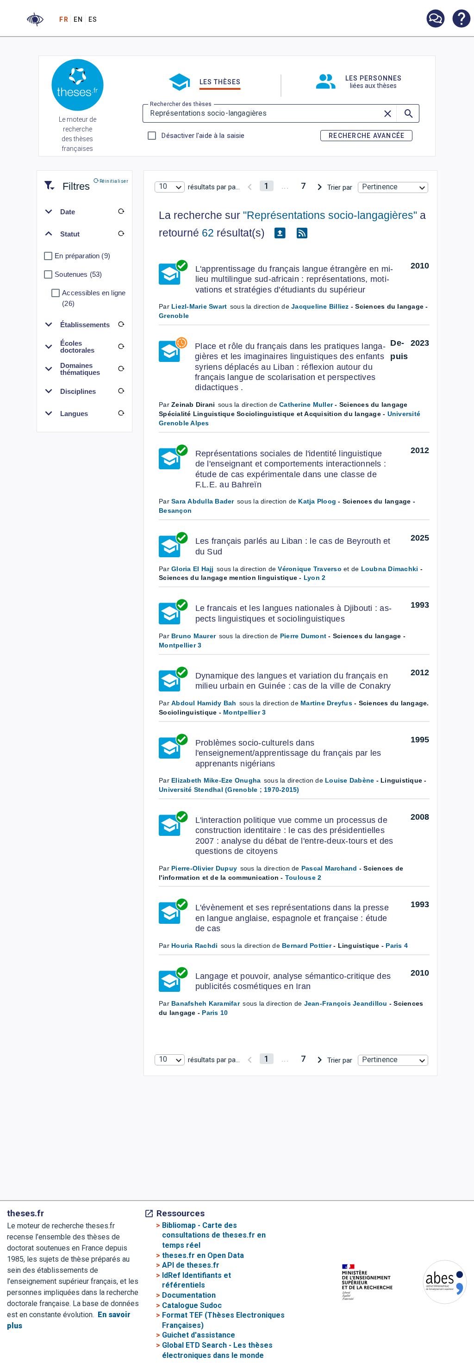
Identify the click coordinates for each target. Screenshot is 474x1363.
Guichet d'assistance (198, 1335)
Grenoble (174, 315)
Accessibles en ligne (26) (93, 298)
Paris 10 (215, 1012)
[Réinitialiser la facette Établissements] (120, 324)
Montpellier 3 (180, 645)
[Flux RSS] (302, 233)
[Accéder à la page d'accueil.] (77, 86)
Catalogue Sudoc (192, 1305)
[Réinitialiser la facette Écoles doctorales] (120, 346)
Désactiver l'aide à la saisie (202, 135)
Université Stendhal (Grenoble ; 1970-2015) (229, 789)
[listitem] (435, 18)
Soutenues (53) (78, 274)
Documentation (189, 1295)
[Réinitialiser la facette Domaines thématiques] (120, 368)
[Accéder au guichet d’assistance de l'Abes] (435, 19)
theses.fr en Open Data (203, 1255)
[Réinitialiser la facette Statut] (120, 233)
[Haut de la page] (454, 1326)
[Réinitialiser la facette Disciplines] (120, 391)
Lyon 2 (315, 577)
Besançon (175, 510)
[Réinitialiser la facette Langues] (120, 413)
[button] (35, 19)
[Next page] (319, 185)
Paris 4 (397, 945)
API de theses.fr (190, 1265)
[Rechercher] (407, 113)
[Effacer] (388, 113)
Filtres (64, 180)
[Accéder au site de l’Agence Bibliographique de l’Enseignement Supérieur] (435, 1283)
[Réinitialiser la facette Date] (120, 211)
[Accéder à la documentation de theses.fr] (461, 19)
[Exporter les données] (279, 233)
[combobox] (169, 187)
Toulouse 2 (303, 877)
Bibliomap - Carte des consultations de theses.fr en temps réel (214, 1235)
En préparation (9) (82, 256)
